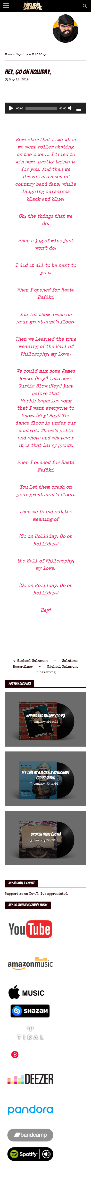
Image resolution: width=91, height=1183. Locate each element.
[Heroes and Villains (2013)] (45, 719)
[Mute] (70, 109)
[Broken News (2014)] (45, 837)
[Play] (11, 109)
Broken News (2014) (46, 834)
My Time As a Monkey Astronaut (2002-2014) (45, 775)
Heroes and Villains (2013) (45, 716)
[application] (45, 108)
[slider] (78, 109)
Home (8, 54)
